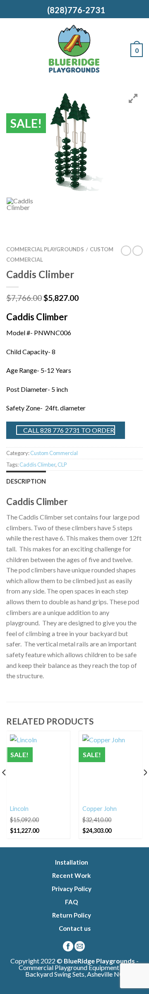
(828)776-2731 (74, 10)
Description (26, 481)
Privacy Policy (71, 888)
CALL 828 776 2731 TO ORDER (68, 430)
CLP (62, 464)
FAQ (71, 902)
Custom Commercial (54, 453)
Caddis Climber (37, 464)
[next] (145, 789)
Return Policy (71, 915)
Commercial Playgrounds (45, 249)
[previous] (4, 789)
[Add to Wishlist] (60, 741)
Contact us (75, 928)
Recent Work (71, 875)
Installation (71, 862)
